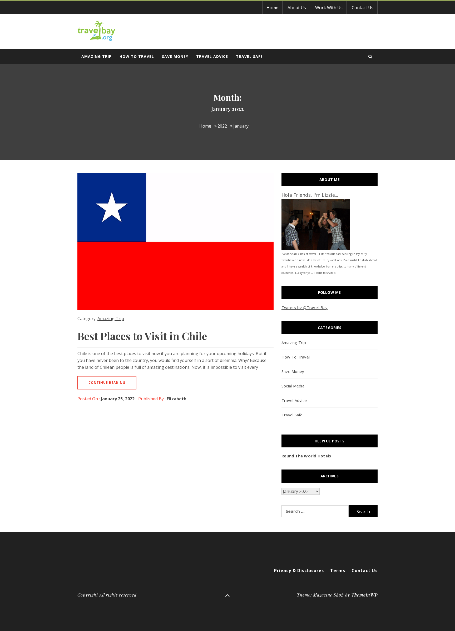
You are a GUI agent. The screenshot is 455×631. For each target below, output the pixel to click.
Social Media (292, 385)
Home (272, 8)
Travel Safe (249, 56)
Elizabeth (176, 399)
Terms (337, 570)
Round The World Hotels (306, 455)
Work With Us (329, 8)
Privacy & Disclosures (299, 570)
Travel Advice (212, 56)
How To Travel (137, 56)
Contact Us (362, 8)
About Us (297, 8)
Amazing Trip (96, 56)
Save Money (175, 56)
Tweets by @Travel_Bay (304, 307)
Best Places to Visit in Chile (142, 336)
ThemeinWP (364, 595)
